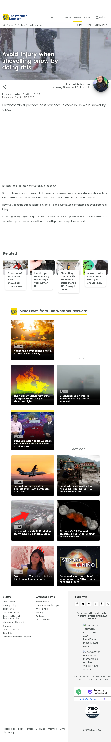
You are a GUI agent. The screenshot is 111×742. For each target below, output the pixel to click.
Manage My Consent (13, 622)
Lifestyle (21, 25)
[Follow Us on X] (108, 603)
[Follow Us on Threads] (102, 603)
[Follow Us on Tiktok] (95, 603)
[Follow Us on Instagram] (83, 603)
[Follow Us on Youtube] (89, 603)
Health (31, 25)
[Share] (4, 87)
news (11, 25)
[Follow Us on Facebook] (77, 603)
